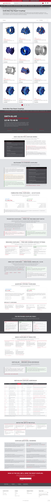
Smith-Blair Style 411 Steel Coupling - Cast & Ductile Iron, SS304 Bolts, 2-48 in (40, 73)
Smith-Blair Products (24, 5)
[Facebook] (39, 496)
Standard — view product (21, 204)
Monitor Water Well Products (17, 5)
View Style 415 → (7, 254)
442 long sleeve (20, 269)
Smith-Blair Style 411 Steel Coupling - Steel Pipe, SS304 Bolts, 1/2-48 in (25, 93)
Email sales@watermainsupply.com (25, 478)
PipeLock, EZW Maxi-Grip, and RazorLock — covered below (33, 185)
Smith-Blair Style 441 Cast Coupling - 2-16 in (10, 33)
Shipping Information (29, 493)
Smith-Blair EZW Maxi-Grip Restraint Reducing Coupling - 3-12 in (40, 53)
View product (45, 224)
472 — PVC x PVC (36, 326)
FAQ (3, 492)
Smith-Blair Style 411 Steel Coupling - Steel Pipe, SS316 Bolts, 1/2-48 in (40, 93)
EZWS (5, 408)
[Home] (7, 3)
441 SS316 (15, 272)
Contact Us (16, 493)
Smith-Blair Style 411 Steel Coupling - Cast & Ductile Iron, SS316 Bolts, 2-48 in (10, 93)
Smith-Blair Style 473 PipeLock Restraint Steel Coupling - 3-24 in (25, 73)
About (41, 5)
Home (3, 9)
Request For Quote (37, 5)
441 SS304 (11, 272)
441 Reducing (19, 272)
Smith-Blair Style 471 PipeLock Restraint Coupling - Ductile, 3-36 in (25, 33)
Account (45, 3)
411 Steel (6, 385)
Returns (28, 492)
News (15, 494)
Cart (47, 3)
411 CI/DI (6, 387)
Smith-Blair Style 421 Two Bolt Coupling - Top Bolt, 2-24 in (10, 53)
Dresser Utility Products (31, 5)
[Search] (43, 3)
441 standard (7, 272)
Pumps (2, 5)
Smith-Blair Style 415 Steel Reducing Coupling (25, 53)
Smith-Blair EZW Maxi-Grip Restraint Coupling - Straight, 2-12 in (10, 73)
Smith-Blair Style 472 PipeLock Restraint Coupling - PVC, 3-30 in (40, 33)
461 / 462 (6, 402)
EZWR (29, 445)
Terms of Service (5, 494)
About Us (16, 492)
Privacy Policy (4, 493)
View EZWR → (35, 255)
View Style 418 (18, 308)
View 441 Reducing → (22, 254)
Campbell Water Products (9, 5)
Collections (6, 9)
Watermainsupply (26, 500)
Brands (4, 5)
